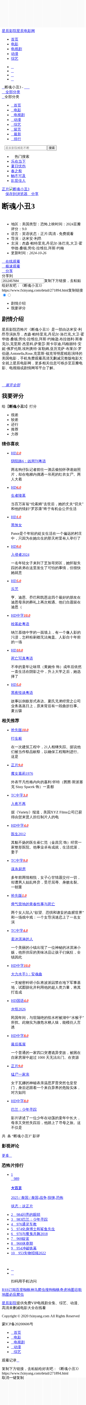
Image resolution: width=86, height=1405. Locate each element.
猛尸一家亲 (20, 1074)
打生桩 (16, 738)
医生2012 (18, 834)
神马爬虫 (38, 1290)
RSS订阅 (9, 1290)
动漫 (14, 54)
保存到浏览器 (17, 194)
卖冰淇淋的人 (22, 939)
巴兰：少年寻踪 (24, 1109)
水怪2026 (18, 1009)
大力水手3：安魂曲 (26, 974)
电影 (14, 44)
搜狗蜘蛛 (52, 1290)
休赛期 (22, 1243)
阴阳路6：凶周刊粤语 (28, 461)
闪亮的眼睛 (25, 1215)
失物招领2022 (28, 1253)
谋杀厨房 (18, 869)
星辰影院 (9, 31)
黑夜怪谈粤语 (22, 693)
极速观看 (11, 266)
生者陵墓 (18, 495)
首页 (14, 39)
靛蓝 (20, 1239)
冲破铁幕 (24, 1248)
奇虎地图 (67, 1290)
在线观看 (11, 261)
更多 (7, 1155)
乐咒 (14, 589)
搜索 (52, 148)
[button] (18, 303)
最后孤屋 (18, 1044)
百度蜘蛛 (23, 1290)
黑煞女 (16, 525)
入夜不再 (18, 804)
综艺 (14, 58)
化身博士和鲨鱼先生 (33, 1229)
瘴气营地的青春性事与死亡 (33, 904)
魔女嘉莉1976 (22, 773)
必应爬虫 (16, 1294)
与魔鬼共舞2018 (29, 1234)
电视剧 (16, 49)
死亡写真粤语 (22, 658)
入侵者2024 (20, 555)
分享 (33, 194)
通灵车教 (24, 1224)
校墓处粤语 (20, 624)
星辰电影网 (26, 31)
